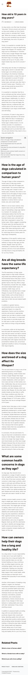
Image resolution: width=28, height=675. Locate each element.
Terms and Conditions (17, 666)
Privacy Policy (6, 666)
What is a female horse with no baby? (13, 653)
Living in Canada (19, 22)
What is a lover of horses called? (11, 648)
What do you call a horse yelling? (12, 659)
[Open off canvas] (2, 4)
